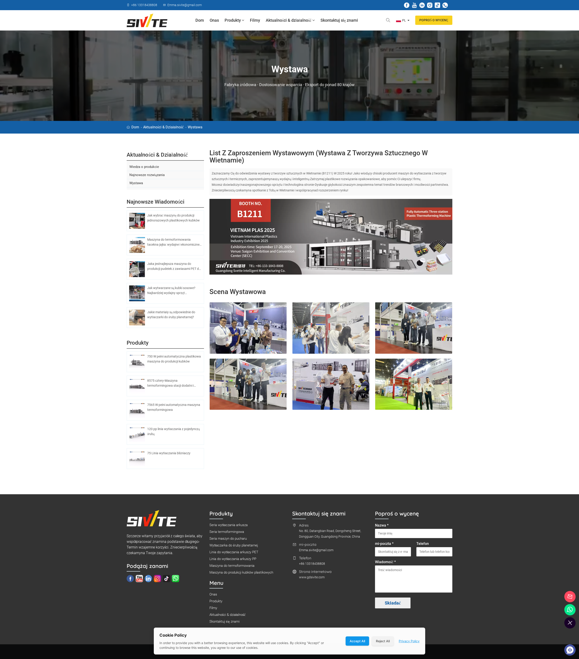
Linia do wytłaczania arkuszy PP (232, 559)
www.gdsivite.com (312, 577)
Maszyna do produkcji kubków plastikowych (241, 572)
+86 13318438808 (312, 563)
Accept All (357, 641)
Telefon (422, 543)
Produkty (233, 20)
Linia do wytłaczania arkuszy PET (233, 552)
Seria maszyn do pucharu (228, 539)
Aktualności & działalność (288, 20)
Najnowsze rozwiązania (147, 175)
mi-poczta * (384, 543)
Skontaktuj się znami (339, 20)
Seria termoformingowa (226, 532)
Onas (214, 20)
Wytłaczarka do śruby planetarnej (233, 545)
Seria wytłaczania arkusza (228, 525)
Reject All (383, 641)
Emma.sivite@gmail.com (316, 550)
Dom (199, 20)
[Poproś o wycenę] (570, 596)
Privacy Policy (409, 641)
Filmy (255, 20)
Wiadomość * (385, 562)
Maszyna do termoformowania (231, 566)
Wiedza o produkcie (144, 167)
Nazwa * (382, 525)
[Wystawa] (330, 237)
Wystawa (195, 127)
